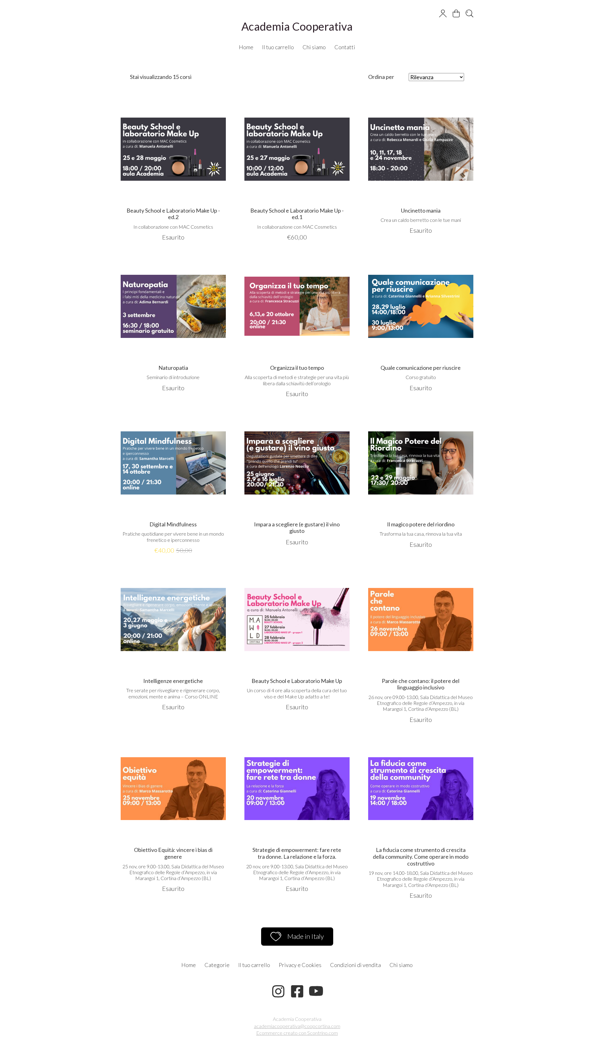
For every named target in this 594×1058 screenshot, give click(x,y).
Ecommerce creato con (297, 1033)
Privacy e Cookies (300, 964)
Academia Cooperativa (297, 26)
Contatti (344, 47)
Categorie (217, 964)
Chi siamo (314, 47)
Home (246, 47)
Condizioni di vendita (355, 964)
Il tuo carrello (278, 47)
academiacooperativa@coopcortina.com (297, 1026)
